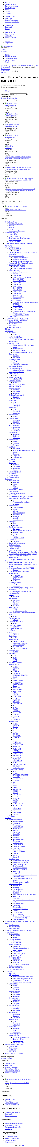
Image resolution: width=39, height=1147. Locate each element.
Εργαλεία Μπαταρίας (15, 819)
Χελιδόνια (16, 605)
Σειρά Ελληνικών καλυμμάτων (22, 268)
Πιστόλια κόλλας (18, 844)
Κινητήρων (12, 522)
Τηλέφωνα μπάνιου (19, 313)
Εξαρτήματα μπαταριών (16, 256)
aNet (23, 1145)
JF (13, 784)
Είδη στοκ (8, 329)
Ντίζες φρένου (17, 646)
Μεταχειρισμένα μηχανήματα (14, 1053)
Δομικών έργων (14, 343)
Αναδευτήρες (17, 825)
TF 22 (15, 659)
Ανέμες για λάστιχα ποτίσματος (23, 976)
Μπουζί (15, 488)
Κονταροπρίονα (14, 425)
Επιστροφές (8, 27)
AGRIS (15, 652)
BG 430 (15, 732)
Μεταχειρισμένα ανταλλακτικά (14, 1044)
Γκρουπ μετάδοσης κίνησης (21, 502)
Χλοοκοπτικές (13, 998)
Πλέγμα (15, 100)
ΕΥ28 (15, 802)
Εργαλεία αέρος (14, 925)
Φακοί (15, 855)
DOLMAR (16, 575)
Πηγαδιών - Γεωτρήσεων (21, 964)
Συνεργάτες (8, 36)
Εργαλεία (8, 818)
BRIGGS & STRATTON (21, 775)
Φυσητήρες (12, 400)
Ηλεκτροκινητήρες (15, 939)
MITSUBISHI (17, 755)
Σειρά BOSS (17, 275)
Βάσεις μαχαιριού (18, 641)
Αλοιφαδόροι (17, 823)
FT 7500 (15, 609)
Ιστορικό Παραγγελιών (12, 1138)
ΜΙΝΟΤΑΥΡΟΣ (18, 812)
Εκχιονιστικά (13, 354)
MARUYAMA (17, 689)
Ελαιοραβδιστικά (14, 359)
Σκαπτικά (12, 447)
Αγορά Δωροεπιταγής (11, 1125)
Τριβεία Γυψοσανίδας (20, 918)
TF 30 (15, 661)
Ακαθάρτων (16, 946)
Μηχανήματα (9, 331)
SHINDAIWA (17, 703)
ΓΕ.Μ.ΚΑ (16, 634)
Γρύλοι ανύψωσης (14, 236)
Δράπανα (15, 830)
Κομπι (11, 614)
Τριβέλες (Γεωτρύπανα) (16, 395)
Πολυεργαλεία (17, 850)
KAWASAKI (17, 748)
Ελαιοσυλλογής (14, 475)
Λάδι (14, 523)
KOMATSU (17, 750)
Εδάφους (15, 363)
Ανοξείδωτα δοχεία (11, 222)
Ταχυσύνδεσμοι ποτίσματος (21, 982)
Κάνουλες (16, 274)
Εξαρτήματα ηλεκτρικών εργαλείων (24, 894)
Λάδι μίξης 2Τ (17, 514)
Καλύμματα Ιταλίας (19, 266)
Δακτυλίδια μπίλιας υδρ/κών (22, 530)
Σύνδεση (7, 11)
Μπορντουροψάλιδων (16, 621)
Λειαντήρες (16, 835)
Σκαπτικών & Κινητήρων (17, 769)
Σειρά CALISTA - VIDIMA (22, 277)
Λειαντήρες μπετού (19, 350)
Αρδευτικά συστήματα (16, 968)
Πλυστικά (16, 848)
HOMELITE (17, 682)
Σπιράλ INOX (17, 306)
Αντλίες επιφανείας (15, 944)
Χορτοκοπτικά (13, 414)
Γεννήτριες (12, 459)
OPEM (15, 698)
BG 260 (15, 728)
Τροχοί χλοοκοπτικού (20, 648)
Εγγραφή (7, 13)
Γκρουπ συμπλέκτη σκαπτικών (18, 571)
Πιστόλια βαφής (18, 843)
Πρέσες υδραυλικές (15, 241)
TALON (15, 709)
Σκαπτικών (12, 539)
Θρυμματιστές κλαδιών (16, 372)
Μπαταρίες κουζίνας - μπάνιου (18, 272)
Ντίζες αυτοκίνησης (19, 645)
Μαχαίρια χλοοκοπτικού (20, 643)
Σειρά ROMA (17, 295)
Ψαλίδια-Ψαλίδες (18, 1042)
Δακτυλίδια (16, 600)
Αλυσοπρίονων (14, 480)
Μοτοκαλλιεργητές (15, 381)
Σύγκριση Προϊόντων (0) (9, 98)
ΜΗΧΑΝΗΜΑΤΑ (15, 327)
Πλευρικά (16, 445)
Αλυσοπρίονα (13, 418)
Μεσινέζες (16, 516)
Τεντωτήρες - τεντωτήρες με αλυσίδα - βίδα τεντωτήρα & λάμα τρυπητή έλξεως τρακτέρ (23, 553)
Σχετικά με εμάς (10, 16)
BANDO (16, 596)
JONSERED (17, 687)
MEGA (15, 693)
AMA (15, 670)
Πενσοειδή (16, 873)
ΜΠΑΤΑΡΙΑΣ (17, 379)
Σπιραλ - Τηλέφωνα (15, 300)
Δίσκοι (15, 509)
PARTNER (16, 579)
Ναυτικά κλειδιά (18, 532)
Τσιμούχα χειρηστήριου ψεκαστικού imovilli (19, 190)
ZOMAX (16, 716)
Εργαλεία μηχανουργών (20, 862)
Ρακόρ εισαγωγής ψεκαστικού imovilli (17, 158)
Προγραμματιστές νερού (20, 980)
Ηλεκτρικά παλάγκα (15, 366)
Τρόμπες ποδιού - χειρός (20, 882)
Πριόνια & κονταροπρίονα (21, 1037)
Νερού (11, 229)
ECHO (15, 677)
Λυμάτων (16, 962)
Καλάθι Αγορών (10, 8)
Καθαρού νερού (18, 960)
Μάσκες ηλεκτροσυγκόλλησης (22, 370)
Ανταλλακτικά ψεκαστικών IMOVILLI (5, 70)
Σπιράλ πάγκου (17, 309)
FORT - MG (17, 809)
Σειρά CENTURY (18, 279)
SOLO (15, 705)
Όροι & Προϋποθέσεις (12, 22)
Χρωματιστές (17, 299)
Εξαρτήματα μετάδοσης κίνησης (19, 498)
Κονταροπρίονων (14, 618)
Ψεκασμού (12, 463)
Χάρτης (7, 29)
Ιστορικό (7, 41)
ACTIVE (16, 666)
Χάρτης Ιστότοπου (11, 1072)
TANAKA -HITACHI (20, 764)
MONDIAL (16, 695)
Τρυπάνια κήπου (18, 1041)
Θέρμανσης (16, 935)
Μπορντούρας (13, 432)
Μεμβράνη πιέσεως (11, 126)
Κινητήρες (12, 461)
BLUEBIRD (17, 736)
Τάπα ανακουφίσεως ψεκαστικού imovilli (18, 180)
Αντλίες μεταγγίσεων (15, 966)
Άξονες (15, 500)
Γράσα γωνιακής (18, 507)
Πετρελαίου (16, 456)
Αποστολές (8, 18)
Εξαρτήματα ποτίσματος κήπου (22, 978)
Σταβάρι (15, 604)
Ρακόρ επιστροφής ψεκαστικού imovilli (17, 169)
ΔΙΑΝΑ (15, 800)
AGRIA (15, 773)
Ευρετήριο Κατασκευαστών (13, 1123)
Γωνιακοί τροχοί (18, 827)
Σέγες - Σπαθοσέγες (19, 852)
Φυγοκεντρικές (17, 955)
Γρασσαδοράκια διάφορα (17, 493)
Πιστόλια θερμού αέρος (20, 909)
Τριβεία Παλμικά (18, 919)
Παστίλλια (8, 148)
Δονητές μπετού (18, 348)
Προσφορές (8, 1129)
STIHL (15, 580)
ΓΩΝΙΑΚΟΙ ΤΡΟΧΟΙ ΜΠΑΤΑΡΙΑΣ (25, 340)
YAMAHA (16, 798)
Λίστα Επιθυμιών (10, 4)
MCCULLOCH (18, 691)
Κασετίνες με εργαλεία (20, 869)
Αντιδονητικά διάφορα (16, 489)
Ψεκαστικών (13, 654)
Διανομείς (12, 973)
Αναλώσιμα (8, 479)
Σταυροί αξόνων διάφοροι (17, 543)
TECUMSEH (17, 794)
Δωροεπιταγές (9, 34)
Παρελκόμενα (17, 457)
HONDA (16, 780)
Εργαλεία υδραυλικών (20, 868)
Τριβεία (15, 853)
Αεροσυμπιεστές (18, 821)
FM (14, 807)
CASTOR (16, 671)
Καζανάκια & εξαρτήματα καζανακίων (21, 263)
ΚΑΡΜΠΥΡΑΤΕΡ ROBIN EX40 (15, 210)
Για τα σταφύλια (14, 477)
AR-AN (7, 91)
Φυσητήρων (12, 636)
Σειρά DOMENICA (19, 281)
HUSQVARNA (18, 577)
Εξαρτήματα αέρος (15, 928)
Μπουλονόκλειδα (18, 839)
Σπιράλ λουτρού (18, 307)
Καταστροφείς (13, 373)
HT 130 (15, 620)
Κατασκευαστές (10, 32)
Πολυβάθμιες (17, 951)
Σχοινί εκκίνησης (14, 548)
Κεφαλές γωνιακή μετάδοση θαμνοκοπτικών (23, 612)
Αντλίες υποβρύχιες (15, 957)
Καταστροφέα (13, 607)
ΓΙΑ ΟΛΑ (16, 814)
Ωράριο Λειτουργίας (11, 20)
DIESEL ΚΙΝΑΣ (18, 778)
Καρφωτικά (16, 832)
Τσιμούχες (12, 630)
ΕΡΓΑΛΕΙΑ (12, 325)
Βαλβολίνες (16, 541)
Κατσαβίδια (16, 834)
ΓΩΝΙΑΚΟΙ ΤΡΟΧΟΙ (16, 338)
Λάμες (15, 486)
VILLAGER (17, 712)
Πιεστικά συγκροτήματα (16, 969)
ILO (14, 782)
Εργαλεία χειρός (14, 859)
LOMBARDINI (18, 803)
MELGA (16, 787)
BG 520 (15, 734)
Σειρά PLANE (17, 290)
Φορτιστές (16, 857)
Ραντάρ (15, 536)
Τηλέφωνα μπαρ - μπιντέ (21, 315)
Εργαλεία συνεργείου (11, 233)
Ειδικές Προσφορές (11, 37)
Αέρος (15, 361)
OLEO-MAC (17, 696)
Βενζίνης (15, 334)
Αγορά (7, 9)
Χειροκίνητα (17, 470)
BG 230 (15, 727)
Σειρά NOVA (17, 284)
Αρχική (7, 2)
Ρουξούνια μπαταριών (20, 259)
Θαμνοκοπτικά (13, 439)
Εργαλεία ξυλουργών (19, 864)
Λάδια (15, 484)
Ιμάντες (15, 511)
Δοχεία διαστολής (14, 934)
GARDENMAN (18, 680)
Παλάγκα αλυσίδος (15, 240)
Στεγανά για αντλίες (19, 953)
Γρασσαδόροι (13, 234)
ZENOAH (16, 714)
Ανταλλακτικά (5, 67)
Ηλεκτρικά (16, 336)
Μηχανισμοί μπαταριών (20, 257)
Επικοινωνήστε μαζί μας (12, 1071)
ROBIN (15, 791)
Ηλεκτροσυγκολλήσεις (16, 368)
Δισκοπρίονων (13, 573)
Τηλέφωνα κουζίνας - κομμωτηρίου (24, 311)
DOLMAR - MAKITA (20, 675)
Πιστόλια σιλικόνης (19, 846)
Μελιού (11, 227)
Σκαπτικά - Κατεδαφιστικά (21, 916)
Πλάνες (15, 910)
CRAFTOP (16, 673)
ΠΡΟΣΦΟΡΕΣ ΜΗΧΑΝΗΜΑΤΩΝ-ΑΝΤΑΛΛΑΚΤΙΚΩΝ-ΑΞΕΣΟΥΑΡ (16, 319)
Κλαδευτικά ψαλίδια (15, 377)
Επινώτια (16, 443)
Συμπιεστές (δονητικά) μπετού (22, 352)
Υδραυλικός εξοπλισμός (12, 247)
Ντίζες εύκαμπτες (18, 768)
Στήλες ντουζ (13, 316)
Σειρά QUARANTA (19, 291)
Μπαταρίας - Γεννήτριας (20, 365)
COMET (15, 627)
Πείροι (15, 534)
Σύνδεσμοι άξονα (14, 545)
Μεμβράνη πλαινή (10, 137)
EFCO (15, 678)
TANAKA (16, 711)
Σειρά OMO (17, 286)
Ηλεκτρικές (16, 1003)
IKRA (15, 686)
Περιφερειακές (17, 950)
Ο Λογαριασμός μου (11, 6)
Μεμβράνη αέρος (10, 105)
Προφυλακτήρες (18, 520)
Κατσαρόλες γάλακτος (16, 224)
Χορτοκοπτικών (14, 650)
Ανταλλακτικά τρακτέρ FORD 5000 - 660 (22, 563)
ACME (15, 771)
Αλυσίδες (16, 482)
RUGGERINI (17, 805)
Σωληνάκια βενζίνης (15, 550)
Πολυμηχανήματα (14, 388)
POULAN (16, 702)
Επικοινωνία (9, 25)
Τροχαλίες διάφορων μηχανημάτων (20, 555)
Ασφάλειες (16, 529)
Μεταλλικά (16, 250)
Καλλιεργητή (13, 598)
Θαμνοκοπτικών (14, 505)
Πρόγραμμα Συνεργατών (13, 1127)
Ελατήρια (16, 602)
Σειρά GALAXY (18, 282)
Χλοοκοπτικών (13, 557)
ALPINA (16, 668)
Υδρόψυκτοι (17, 943)
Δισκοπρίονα (17, 828)
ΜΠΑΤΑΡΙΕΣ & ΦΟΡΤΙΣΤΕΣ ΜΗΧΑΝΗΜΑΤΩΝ (18, 385)
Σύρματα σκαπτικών (15, 629)
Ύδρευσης (16, 937)
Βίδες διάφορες (14, 491)
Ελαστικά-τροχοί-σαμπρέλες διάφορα (21, 497)
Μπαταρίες (16, 837)
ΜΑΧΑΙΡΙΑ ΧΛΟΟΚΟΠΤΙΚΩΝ (23, 559)
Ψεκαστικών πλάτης (15, 662)
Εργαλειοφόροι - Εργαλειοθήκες (19, 238)
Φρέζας (11, 632)
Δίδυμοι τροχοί (13, 341)
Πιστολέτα (16, 841)
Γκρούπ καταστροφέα (20, 611)
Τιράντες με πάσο (18, 538)
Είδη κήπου (8, 971)
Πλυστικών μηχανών (15, 625)
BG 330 (15, 730)
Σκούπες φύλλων (18, 1039)
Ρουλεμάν (12, 816)
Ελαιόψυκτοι (17, 941)
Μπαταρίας (16, 393)
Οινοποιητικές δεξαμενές (17, 231)
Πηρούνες (16, 504)
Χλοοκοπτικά (13, 407)
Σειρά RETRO (17, 293)
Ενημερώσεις (9, 43)
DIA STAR (16, 777)
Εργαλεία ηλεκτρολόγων (21, 860)
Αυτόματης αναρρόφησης (21, 948)
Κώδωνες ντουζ (14, 270)
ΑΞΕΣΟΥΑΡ (13, 323)
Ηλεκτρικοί (16, 404)
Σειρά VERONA (18, 297)
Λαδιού (11, 225)
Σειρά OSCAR (17, 288)
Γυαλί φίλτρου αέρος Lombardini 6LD (17, 1083)
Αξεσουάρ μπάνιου (15, 249)
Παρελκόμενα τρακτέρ (16, 527)
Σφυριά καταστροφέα (15, 546)
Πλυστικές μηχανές (15, 472)
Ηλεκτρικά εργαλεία (15, 884)
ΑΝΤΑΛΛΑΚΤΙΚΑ (15, 322)
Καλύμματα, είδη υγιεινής (17, 265)
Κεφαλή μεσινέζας (19, 513)
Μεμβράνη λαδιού (10, 116)
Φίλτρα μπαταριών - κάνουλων (22, 261)
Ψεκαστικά (12, 473)
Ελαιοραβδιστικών (15, 582)
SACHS (15, 793)
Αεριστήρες (12, 332)
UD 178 (15, 796)
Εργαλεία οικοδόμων (19, 866)
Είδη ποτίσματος (14, 975)
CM (14, 811)
